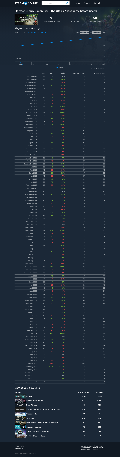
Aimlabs (29, 396)
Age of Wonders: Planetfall (38, 431)
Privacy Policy (19, 446)
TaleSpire (30, 418)
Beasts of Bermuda (34, 401)
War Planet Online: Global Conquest (42, 423)
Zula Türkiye (31, 405)
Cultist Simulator (33, 427)
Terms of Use (19, 449)
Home (77, 3)
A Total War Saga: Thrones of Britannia (43, 409)
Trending (98, 3)
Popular (87, 3)
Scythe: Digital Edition (35, 436)
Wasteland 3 (31, 414)
